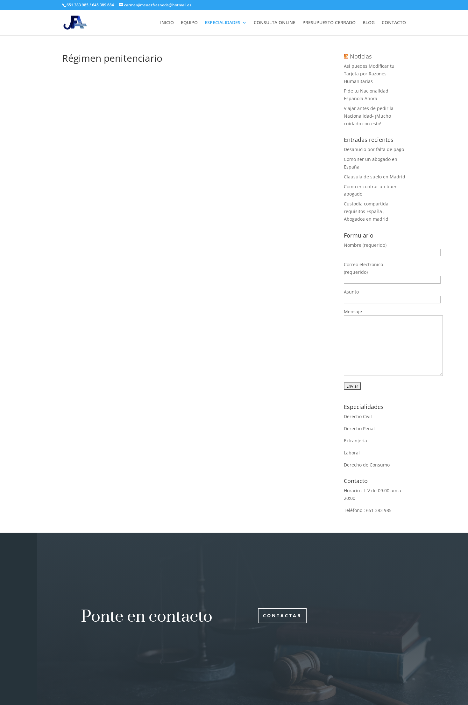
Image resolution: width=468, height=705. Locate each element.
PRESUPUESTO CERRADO (329, 22)
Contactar (282, 615)
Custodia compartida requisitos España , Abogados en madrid (366, 211)
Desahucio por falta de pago (374, 149)
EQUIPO (189, 22)
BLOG (369, 22)
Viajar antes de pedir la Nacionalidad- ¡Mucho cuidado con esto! (369, 116)
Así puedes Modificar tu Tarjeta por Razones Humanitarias (369, 73)
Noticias (361, 56)
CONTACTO (394, 22)
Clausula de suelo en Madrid (374, 177)
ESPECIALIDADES (222, 22)
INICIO (167, 22)
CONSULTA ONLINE (274, 22)
